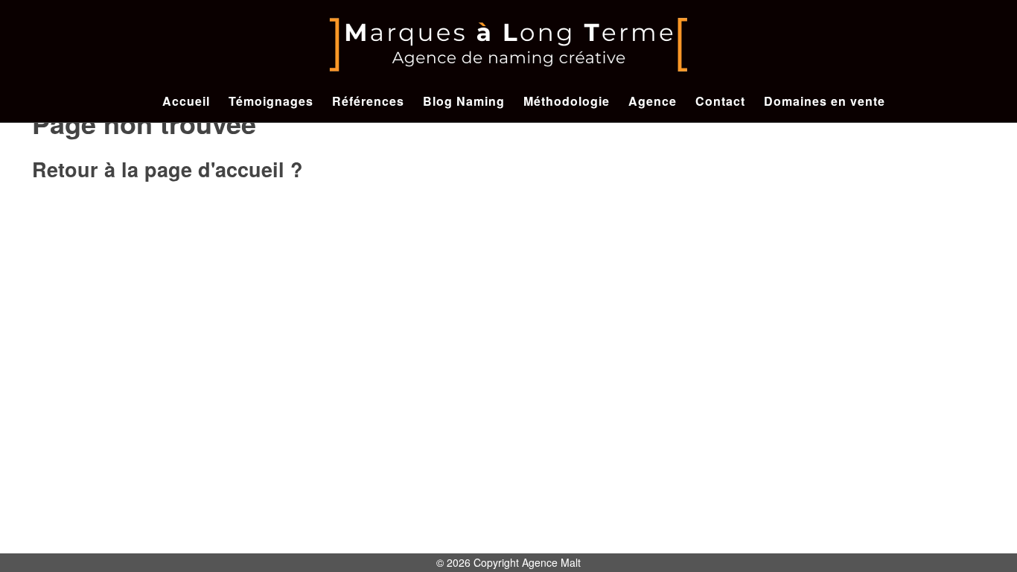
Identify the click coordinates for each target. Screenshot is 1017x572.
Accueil (186, 100)
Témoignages (271, 100)
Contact (720, 100)
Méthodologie (566, 100)
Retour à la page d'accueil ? (167, 169)
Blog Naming (464, 100)
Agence (652, 100)
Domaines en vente (824, 100)
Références (368, 100)
